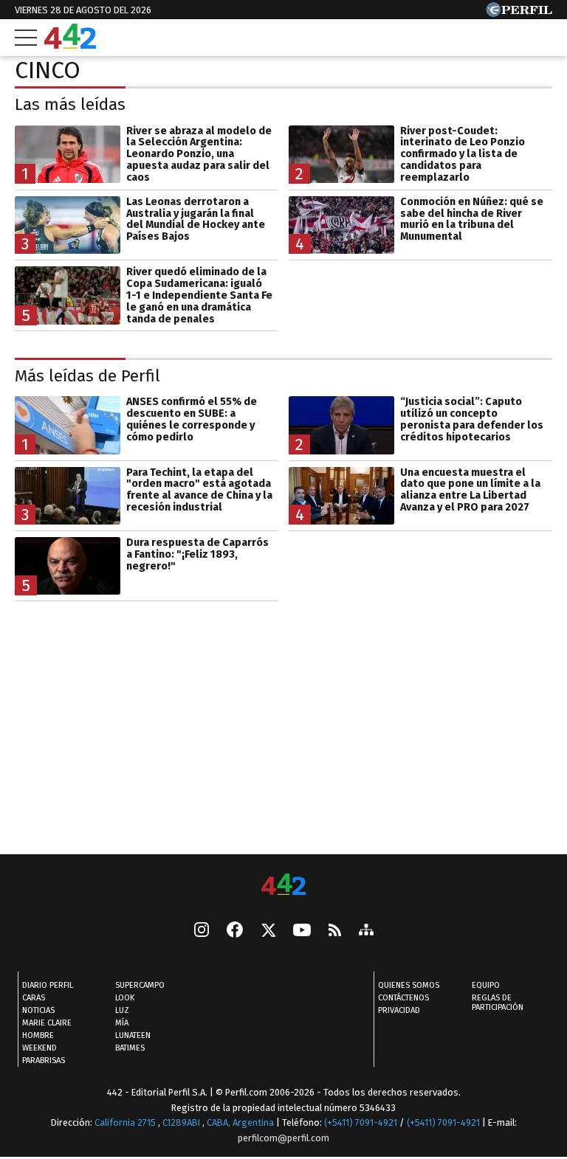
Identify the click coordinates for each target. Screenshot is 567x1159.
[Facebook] (235, 931)
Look (124, 998)
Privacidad (399, 1011)
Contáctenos (403, 998)
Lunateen (133, 1036)
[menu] (26, 38)
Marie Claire (47, 1023)
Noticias (38, 1011)
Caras (33, 998)
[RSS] (335, 931)
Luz (122, 1011)
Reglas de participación (497, 1003)
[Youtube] (302, 931)
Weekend (39, 1049)
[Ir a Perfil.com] (519, 13)
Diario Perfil (47, 986)
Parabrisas (43, 1061)
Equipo (486, 986)
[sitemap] (366, 931)
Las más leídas (70, 104)
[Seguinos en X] (268, 932)
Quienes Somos (408, 986)
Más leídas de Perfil (87, 376)
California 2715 (126, 1123)
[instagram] (201, 932)
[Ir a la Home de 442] (70, 45)
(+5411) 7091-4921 (360, 1123)
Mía (121, 1023)
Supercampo (140, 986)
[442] (283, 885)
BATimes (130, 1049)
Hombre (38, 1036)
